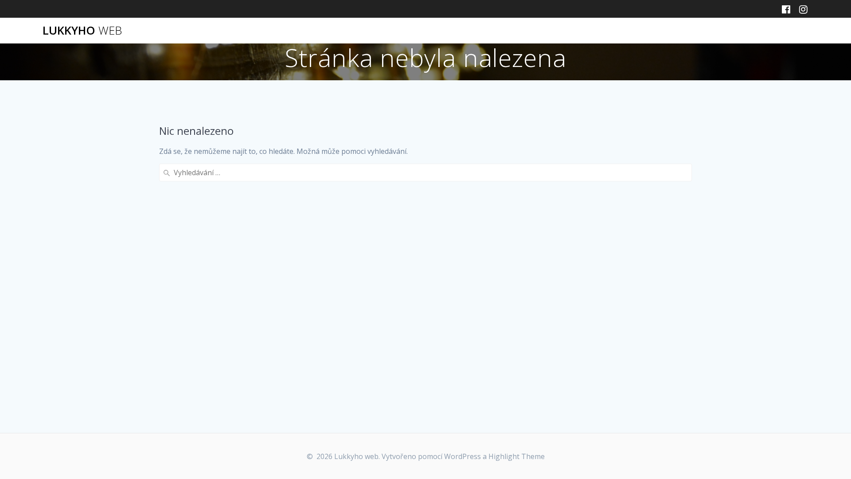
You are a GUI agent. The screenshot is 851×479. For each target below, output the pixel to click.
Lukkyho (82, 30)
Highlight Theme (516, 456)
